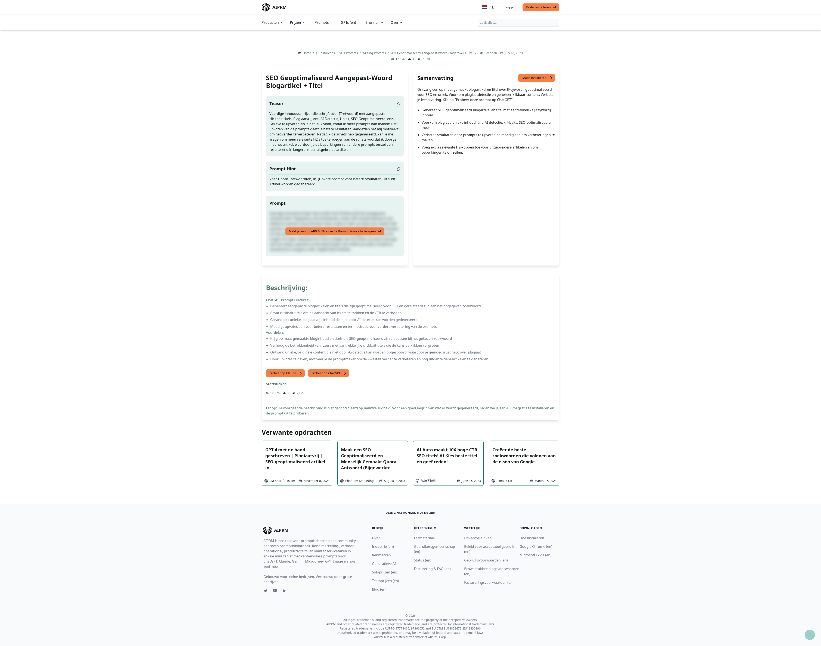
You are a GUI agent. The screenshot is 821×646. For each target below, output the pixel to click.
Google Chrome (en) (536, 546)
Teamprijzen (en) (385, 580)
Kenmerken (381, 555)
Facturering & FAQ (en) (432, 568)
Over (395, 22)
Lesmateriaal (424, 538)
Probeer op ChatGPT (326, 373)
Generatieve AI (384, 563)
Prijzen (295, 22)
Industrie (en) (383, 546)
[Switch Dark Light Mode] (493, 7)
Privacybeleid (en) (478, 538)
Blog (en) (379, 589)
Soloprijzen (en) (384, 572)
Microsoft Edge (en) (535, 555)
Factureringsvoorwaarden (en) (489, 582)
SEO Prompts (349, 53)
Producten (270, 22)
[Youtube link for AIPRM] (275, 591)
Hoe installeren (532, 538)
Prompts (322, 22)
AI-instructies (326, 53)
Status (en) (422, 560)
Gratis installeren (538, 7)
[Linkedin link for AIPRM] (285, 591)
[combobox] (518, 23)
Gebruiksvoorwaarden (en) (486, 560)
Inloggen (508, 7)
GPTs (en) (348, 22)
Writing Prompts (374, 53)
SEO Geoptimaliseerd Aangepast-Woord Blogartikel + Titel (432, 53)
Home (307, 53)
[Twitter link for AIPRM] (265, 591)
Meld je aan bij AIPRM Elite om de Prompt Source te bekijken (332, 231)
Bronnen (372, 22)
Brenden (491, 53)
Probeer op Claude (282, 373)
